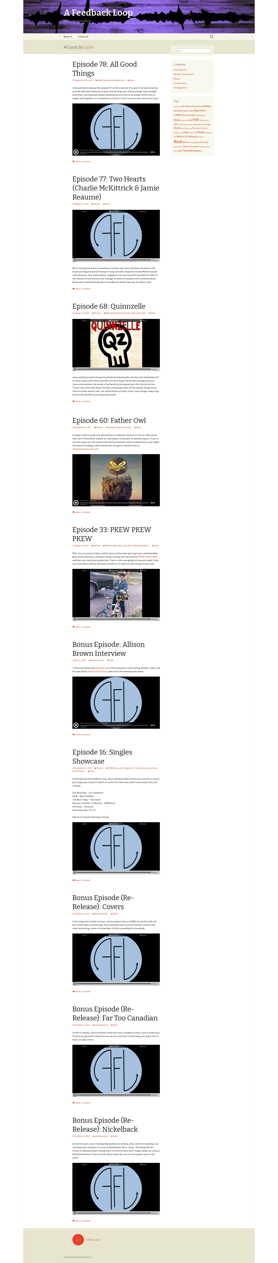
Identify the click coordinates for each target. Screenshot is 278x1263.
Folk (196, 120)
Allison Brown (102, 667)
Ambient (111, 427)
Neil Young (188, 128)
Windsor (198, 150)
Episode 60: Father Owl (109, 420)
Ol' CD (135, 768)
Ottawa (117, 313)
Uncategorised (117, 80)
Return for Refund (186, 136)
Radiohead (208, 133)
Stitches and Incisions (97, 671)
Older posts (88, 1239)
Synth (186, 146)
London (190, 124)
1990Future (113, 768)
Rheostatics (200, 137)
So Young (191, 142)
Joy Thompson (125, 768)
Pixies (181, 133)
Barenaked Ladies (186, 111)
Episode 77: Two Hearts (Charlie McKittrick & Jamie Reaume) (115, 188)
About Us (68, 36)
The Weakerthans (205, 147)
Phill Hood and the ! (200, 128)
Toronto (188, 150)
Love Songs (206, 124)
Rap (175, 137)
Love (199, 124)
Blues (177, 120)
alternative (196, 106)
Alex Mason (177, 107)
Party (120, 545)
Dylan (89, 47)
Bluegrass (202, 115)
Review (97, 204)
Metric (182, 128)
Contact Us (83, 36)
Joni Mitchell (183, 124)
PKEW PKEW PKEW (147, 556)
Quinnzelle (140, 313)
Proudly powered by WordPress (78, 1257)
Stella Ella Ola (178, 147)
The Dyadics (194, 146)
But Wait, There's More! (184, 74)
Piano (176, 132)
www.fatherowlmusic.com (85, 448)
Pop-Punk (126, 313)
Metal (177, 128)
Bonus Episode (103, 80)
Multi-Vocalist (111, 545)
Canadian (184, 120)
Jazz (176, 124)
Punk (133, 313)
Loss (194, 124)
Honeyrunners (204, 120)
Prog (129, 427)
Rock (130, 545)
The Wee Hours (180, 83)
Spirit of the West (201, 142)
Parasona (143, 768)
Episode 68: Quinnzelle (109, 306)
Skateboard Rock (141, 545)
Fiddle (189, 120)
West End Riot (78, 771)
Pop (185, 132)
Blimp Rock (186, 115)
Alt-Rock (185, 106)
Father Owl (121, 427)
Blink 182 (109, 313)
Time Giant (152, 768)
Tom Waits (178, 151)
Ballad (176, 111)
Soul (185, 142)
